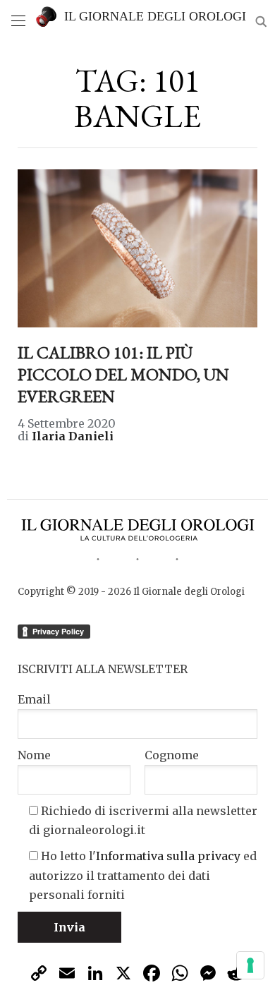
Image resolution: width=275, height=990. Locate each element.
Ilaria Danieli (73, 436)
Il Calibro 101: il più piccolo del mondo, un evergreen (123, 374)
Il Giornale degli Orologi (155, 16)
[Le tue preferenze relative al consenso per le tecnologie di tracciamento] (250, 965)
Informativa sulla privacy (168, 856)
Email (34, 699)
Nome (34, 755)
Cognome (172, 755)
